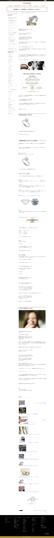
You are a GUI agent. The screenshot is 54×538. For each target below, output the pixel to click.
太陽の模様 (9, 78)
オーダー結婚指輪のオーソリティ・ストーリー (12, 23)
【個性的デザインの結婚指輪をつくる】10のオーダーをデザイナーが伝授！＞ (30, 434)
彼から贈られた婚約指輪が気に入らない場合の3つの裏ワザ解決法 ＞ (28, 451)
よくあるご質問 (42, 522)
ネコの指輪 (9, 54)
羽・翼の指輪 (10, 69)
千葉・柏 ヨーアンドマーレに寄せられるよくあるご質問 (12, 49)
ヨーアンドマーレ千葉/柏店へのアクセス (12, 44)
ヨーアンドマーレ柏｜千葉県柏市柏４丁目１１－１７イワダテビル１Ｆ (12, 33)
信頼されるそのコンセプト (11, 37)
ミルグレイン (10, 95)
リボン (9, 87)
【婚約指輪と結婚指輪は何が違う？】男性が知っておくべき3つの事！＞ (29, 476)
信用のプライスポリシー (11, 30)
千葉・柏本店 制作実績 (11, 41)
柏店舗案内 (30, 5)
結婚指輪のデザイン (16, 522)
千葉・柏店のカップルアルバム (12, 39)
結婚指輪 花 (9, 106)
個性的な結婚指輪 (10, 74)
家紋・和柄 (9, 98)
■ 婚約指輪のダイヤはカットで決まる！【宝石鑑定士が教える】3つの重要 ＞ (30, 195)
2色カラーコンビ (24, 530)
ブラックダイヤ (10, 93)
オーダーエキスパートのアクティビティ (12, 26)
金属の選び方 (15, 523)
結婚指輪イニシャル (10, 113)
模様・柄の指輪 (24, 522)
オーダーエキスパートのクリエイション (12, 28)
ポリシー (33, 526)
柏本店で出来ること (11, 35)
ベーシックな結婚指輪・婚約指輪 (12, 89)
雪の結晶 (9, 102)
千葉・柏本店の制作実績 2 (12, 40)
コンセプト (33, 525)
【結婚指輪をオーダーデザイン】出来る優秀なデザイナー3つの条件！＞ (29, 442)
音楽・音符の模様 (10, 76)
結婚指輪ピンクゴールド (11, 91)
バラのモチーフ (10, 111)
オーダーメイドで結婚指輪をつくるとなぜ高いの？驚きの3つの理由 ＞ (29, 491)
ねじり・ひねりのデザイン (11, 100)
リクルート (9, 46)
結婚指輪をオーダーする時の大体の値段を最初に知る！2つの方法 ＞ (28, 465)
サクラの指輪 (10, 58)
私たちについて (36, 5)
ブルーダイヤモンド (10, 65)
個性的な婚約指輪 (10, 104)
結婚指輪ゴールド (10, 82)
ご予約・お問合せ (43, 5)
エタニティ (9, 71)
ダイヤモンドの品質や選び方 (17, 524)
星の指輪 (24, 523)
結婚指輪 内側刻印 (10, 56)
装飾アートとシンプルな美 (7, 522)
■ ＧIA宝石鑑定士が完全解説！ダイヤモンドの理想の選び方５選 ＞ (28, 217)
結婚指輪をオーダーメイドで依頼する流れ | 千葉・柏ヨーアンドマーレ (12, 18)
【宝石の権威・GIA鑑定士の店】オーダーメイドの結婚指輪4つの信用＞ (29, 59)
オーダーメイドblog (23, 5)
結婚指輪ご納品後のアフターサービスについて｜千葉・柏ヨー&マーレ (12, 20)
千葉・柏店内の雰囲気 (11, 34)
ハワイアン (9, 63)
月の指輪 (9, 67)
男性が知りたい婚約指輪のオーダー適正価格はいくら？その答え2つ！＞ (29, 483)
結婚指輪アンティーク (11, 80)
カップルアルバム (43, 526)
